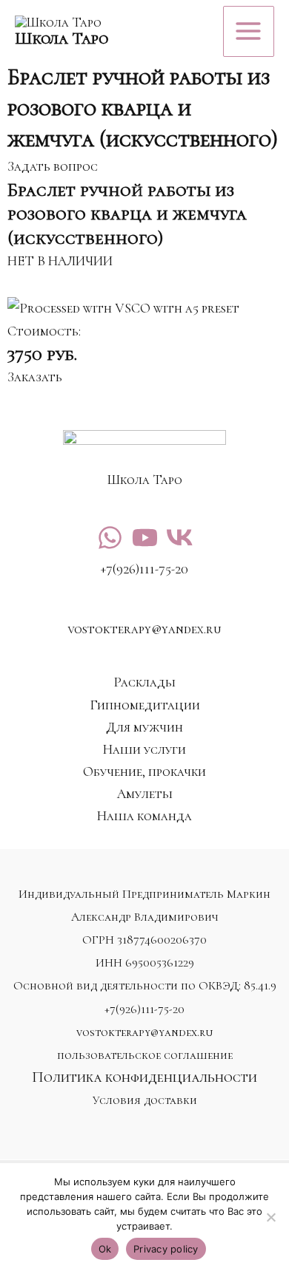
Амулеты (145, 794)
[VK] (180, 538)
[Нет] (270, 1217)
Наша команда (144, 816)
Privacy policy (166, 1249)
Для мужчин (144, 727)
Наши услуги (144, 749)
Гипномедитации (145, 705)
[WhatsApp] (110, 538)
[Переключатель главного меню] (248, 31)
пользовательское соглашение (145, 1055)
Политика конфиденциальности (144, 1077)
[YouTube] (145, 538)
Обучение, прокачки (144, 771)
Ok (105, 1249)
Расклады (144, 682)
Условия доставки (145, 1100)
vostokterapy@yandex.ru (144, 1032)
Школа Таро (61, 38)
